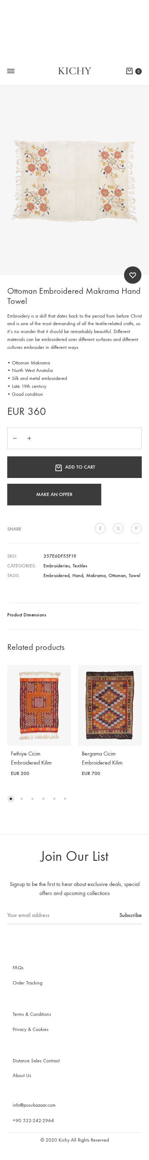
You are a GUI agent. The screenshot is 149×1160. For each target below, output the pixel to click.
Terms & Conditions (32, 1014)
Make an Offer (54, 494)
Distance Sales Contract (36, 1061)
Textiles (80, 566)
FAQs (18, 968)
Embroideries (56, 566)
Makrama (96, 575)
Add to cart (80, 467)
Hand (77, 575)
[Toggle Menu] (10, 71)
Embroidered (56, 575)
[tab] (74, 616)
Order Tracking (27, 983)
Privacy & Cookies (30, 1029)
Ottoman (117, 575)
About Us (22, 1075)
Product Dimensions (26, 614)
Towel (134, 575)
